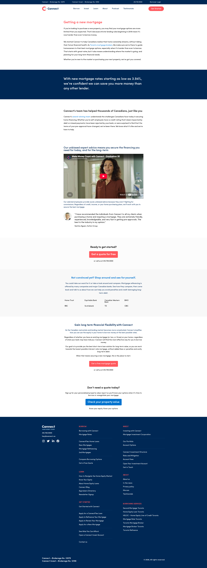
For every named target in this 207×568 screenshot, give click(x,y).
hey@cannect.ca (48, 436)
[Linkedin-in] (53, 441)
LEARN (81, 472)
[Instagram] (43, 441)
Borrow (76, 9)
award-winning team (81, 117)
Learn (95, 9)
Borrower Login (155, 2)
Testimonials (128, 9)
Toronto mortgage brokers (101, 45)
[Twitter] (48, 441)
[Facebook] (58, 441)
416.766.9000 (138, 2)
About (105, 9)
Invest (86, 9)
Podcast (115, 9)
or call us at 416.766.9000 (103, 261)
